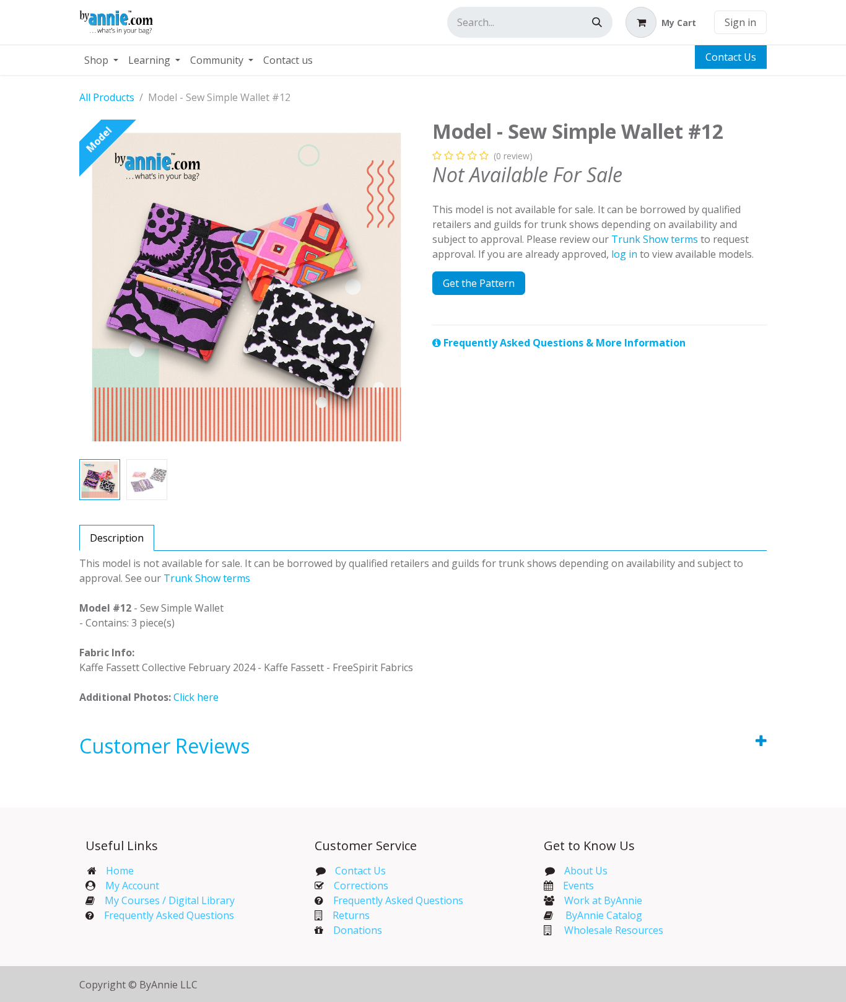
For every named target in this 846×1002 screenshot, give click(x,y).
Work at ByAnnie (603, 900)
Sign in (740, 22)
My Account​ (132, 885)
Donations (357, 930)
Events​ (578, 885)
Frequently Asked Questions (169, 915)
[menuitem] (101, 60)
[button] (96, 287)
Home (120, 870)
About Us (586, 870)
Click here (196, 697)
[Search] (597, 22)
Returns (351, 915)
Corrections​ (361, 885)
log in (624, 254)
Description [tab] (117, 538)
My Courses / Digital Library (165, 900)
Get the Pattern (479, 283)
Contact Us (730, 57)
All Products (106, 97)
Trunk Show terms (654, 239)
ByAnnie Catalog (603, 915)
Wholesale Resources (613, 930)
